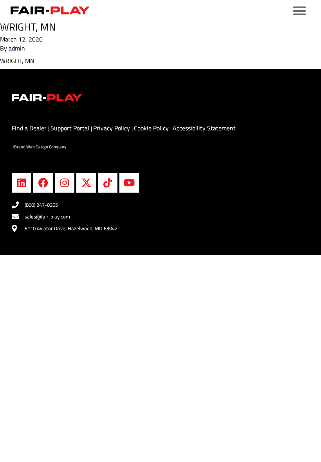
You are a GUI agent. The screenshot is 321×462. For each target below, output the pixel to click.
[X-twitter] (86, 183)
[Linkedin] (21, 183)
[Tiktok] (107, 183)
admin (17, 48)
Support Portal (70, 128)
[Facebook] (43, 183)
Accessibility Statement (204, 128)
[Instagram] (64, 183)
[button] (299, 10)
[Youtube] (129, 183)
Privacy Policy (112, 128)
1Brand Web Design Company (39, 147)
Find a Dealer (30, 128)
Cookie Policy (152, 128)
